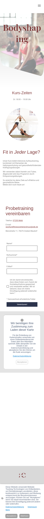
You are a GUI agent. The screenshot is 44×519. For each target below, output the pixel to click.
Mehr (8, 510)
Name (9, 243)
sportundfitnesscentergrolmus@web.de (22, 227)
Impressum (32, 507)
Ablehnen (24, 516)
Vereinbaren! (22, 304)
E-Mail (10, 266)
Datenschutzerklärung (22, 356)
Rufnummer (12, 255)
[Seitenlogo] (22, 475)
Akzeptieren (22, 362)
